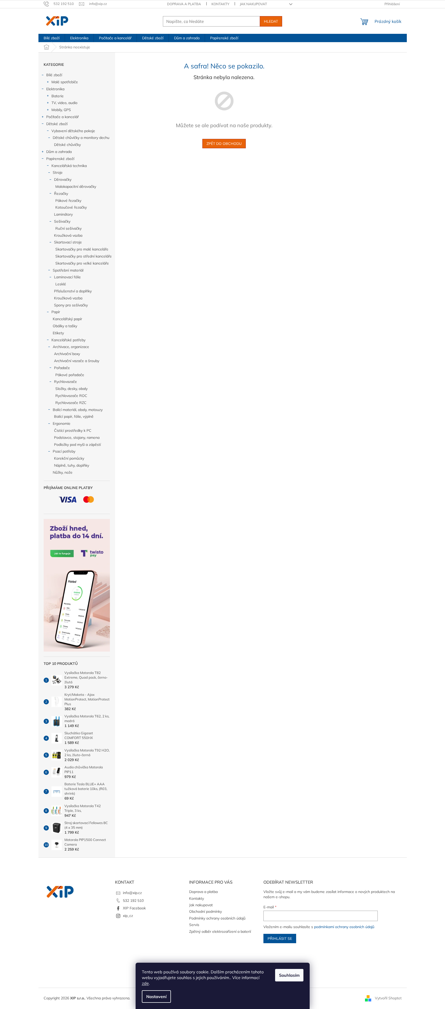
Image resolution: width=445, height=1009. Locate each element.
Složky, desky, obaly (71, 388)
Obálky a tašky (65, 326)
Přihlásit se (280, 938)
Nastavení (156, 996)
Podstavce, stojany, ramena (76, 437)
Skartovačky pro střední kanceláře (83, 256)
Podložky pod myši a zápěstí (77, 444)
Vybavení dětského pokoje (73, 130)
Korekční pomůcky (69, 458)
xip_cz (128, 915)
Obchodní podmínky (205, 911)
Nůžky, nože (62, 472)
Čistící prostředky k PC (72, 430)
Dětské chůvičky (67, 144)
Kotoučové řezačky (71, 207)
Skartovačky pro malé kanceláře (81, 249)
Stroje (58, 172)
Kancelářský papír (67, 319)
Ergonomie (61, 423)
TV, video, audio (64, 102)
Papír (55, 312)
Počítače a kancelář (62, 116)
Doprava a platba (184, 4)
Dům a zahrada (59, 151)
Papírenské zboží (60, 158)
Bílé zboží (54, 75)
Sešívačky (62, 221)
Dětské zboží (57, 123)
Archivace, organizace (71, 346)
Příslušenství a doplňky (73, 291)
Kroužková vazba (68, 235)
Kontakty (220, 4)
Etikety (58, 333)
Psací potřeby (64, 451)
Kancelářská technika (69, 165)
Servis (194, 924)
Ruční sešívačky (68, 228)
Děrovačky (62, 179)
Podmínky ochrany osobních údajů (217, 918)
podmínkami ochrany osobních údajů (344, 926)
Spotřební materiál (68, 270)
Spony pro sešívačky (71, 305)
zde (145, 983)
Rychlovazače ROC (71, 395)
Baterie (57, 96)
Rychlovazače (65, 381)
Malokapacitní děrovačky (75, 186)
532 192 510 (133, 900)
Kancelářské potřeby (68, 340)
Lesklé (60, 284)
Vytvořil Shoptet (388, 998)
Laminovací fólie (67, 277)
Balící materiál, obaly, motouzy (78, 409)
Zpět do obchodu (224, 143)
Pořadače (62, 367)
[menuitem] (51, 38)
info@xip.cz (132, 892)
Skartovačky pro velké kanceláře (82, 263)
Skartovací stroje (68, 242)
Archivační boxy (67, 353)
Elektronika (55, 89)
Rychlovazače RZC (71, 402)
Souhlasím (289, 975)
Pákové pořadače (69, 374)
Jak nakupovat (253, 4)
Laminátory (63, 214)
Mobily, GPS (61, 109)
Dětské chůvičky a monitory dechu (81, 137)
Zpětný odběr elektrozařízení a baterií (220, 931)
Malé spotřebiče (64, 82)
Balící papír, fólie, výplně (74, 416)
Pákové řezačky (68, 200)
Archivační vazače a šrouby (76, 360)
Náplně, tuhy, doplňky (71, 465)
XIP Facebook (134, 908)
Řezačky (61, 193)
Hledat (271, 21)
